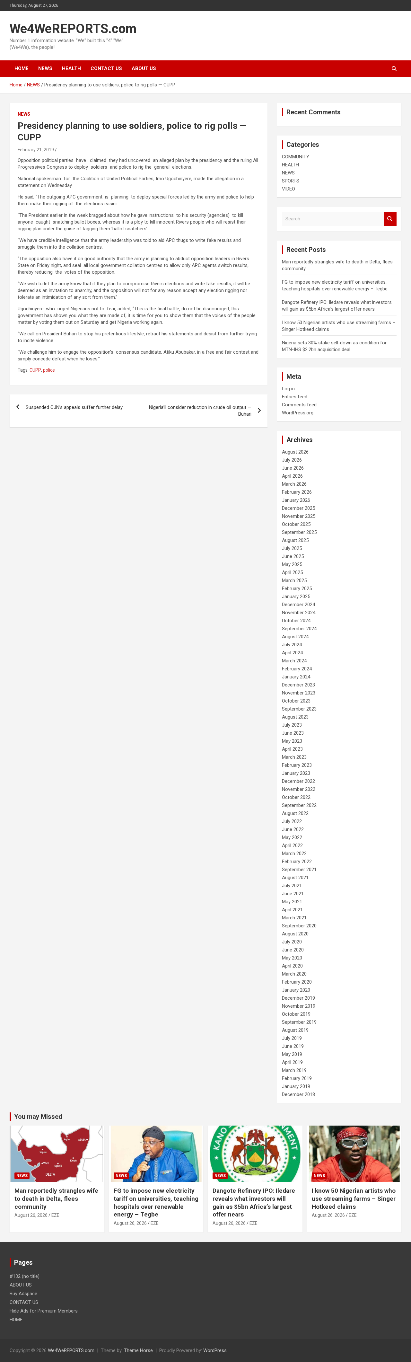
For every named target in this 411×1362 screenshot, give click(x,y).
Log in (288, 389)
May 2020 (292, 958)
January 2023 (296, 773)
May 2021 (292, 902)
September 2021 (299, 869)
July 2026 (292, 460)
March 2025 (294, 580)
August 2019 (295, 1030)
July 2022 (292, 821)
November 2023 (298, 693)
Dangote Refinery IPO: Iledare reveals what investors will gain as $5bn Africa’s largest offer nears (254, 1202)
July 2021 (292, 886)
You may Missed (38, 1116)
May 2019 (292, 1054)
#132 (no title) (24, 1276)
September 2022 (299, 805)
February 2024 (297, 669)
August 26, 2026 (31, 1215)
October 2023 (296, 701)
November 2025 (298, 516)
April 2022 (292, 845)
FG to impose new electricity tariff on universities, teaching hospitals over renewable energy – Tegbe (156, 1202)
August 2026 (295, 452)
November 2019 (298, 1006)
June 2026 (293, 468)
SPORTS (290, 181)
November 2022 (298, 789)
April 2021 (292, 910)
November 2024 (298, 612)
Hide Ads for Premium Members (44, 1311)
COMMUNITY (295, 157)
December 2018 (298, 1094)
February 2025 (297, 588)
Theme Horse (138, 1350)
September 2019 (299, 1022)
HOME (21, 68)
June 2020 (293, 950)
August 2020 (295, 934)
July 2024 (292, 645)
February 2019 (297, 1078)
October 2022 (296, 797)
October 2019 (296, 1014)
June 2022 (293, 829)
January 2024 (296, 677)
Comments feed (299, 405)
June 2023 (293, 733)
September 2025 (299, 532)
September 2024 (299, 629)
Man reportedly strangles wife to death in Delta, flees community (56, 1198)
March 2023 (294, 757)
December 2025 (298, 508)
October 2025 (296, 524)
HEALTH (71, 68)
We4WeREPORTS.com (73, 28)
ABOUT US (144, 68)
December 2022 (298, 781)
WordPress (215, 1350)
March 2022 (294, 853)
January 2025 (296, 596)
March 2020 (294, 974)
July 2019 (292, 1038)
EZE (55, 1215)
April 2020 (292, 966)
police (49, 370)
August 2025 (295, 540)
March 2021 (294, 918)
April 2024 (292, 653)
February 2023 (297, 765)
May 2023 (292, 741)
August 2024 (295, 637)
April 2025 (292, 572)
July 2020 (292, 942)
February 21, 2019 (36, 149)
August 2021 (295, 877)
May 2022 (292, 837)
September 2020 (299, 926)
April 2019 (292, 1062)
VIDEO (288, 189)
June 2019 (293, 1046)
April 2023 (292, 749)
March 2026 (294, 484)
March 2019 (294, 1070)
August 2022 (295, 813)
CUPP (35, 370)
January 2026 (296, 500)
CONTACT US (106, 68)
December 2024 (298, 604)
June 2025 (293, 556)
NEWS (45, 68)
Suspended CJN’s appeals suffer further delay (74, 407)
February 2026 (297, 492)
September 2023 (299, 709)
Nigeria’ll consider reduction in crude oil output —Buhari (200, 410)
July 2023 (292, 725)
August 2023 (295, 717)
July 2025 (292, 548)
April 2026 (292, 476)
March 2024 (294, 661)
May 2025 (292, 564)
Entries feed (294, 397)
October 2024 (296, 621)
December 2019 (298, 998)
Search (390, 219)
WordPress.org (297, 413)
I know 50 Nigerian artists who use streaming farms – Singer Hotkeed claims (354, 1198)
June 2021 (293, 894)
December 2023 (298, 685)
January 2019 (296, 1086)
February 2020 (297, 982)
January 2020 (296, 990)
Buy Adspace (23, 1293)
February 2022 (297, 861)
